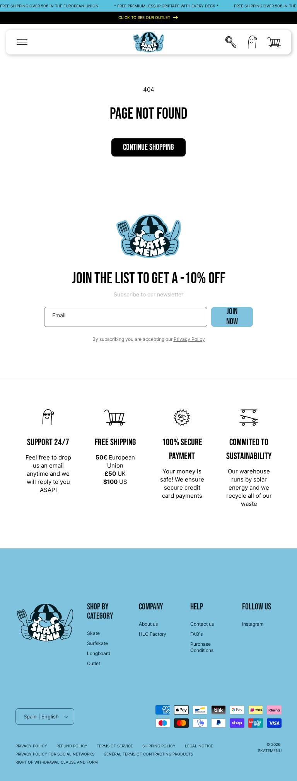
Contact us (202, 624)
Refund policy (71, 746)
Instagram (252, 624)
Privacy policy (31, 746)
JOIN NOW (232, 317)
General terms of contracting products (148, 754)
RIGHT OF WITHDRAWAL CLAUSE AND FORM (56, 762)
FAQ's (196, 634)
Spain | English (41, 716)
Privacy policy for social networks (54, 754)
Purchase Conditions (201, 647)
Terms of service (115, 746)
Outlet (93, 663)
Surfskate (97, 643)
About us (148, 624)
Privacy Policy (189, 339)
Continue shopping (148, 147)
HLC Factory (152, 634)
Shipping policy (159, 746)
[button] (22, 42)
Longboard (98, 653)
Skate (93, 633)
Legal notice (199, 746)
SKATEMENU (270, 750)
